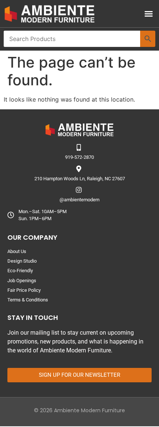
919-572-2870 (79, 157)
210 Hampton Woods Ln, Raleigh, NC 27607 (79, 178)
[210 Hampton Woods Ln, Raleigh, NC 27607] (78, 168)
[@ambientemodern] (78, 190)
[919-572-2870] (78, 147)
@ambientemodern (79, 199)
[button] (148, 13)
